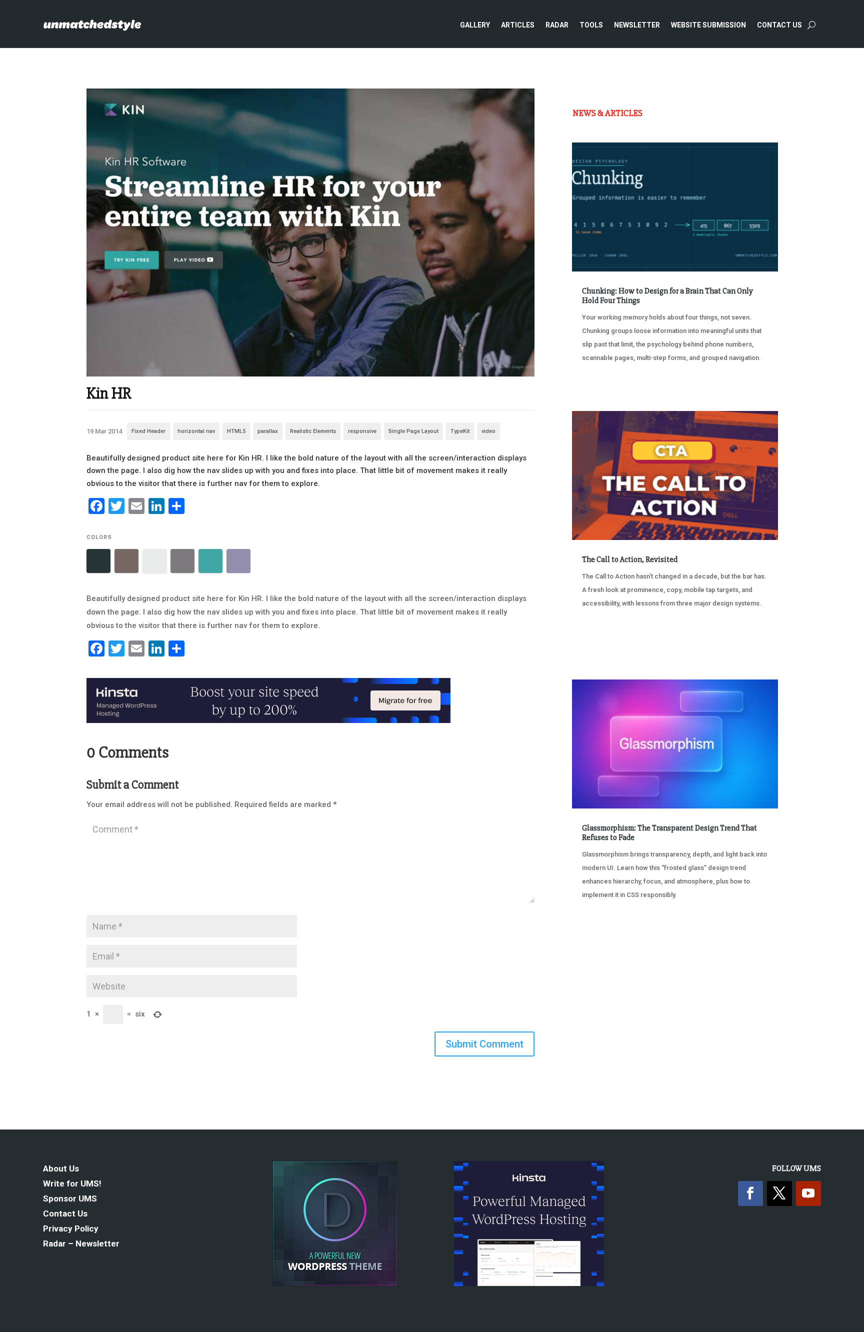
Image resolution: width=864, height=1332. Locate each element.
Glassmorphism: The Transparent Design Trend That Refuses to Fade (669, 832)
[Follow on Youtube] (808, 1193)
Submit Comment (485, 1044)
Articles (517, 25)
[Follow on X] (779, 1193)
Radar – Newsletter (81, 1244)
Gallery (475, 25)
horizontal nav (196, 431)
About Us (61, 1169)
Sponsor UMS (70, 1199)
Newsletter (637, 25)
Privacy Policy (70, 1229)
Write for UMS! (72, 1184)
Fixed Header (149, 431)
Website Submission (708, 25)
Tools (591, 25)
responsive (362, 431)
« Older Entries (605, 932)
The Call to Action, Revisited (630, 559)
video (489, 431)
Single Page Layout (413, 431)
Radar (557, 25)
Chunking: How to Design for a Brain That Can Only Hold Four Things (667, 296)
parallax (268, 431)
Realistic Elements (313, 431)
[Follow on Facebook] (750, 1193)
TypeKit (460, 431)
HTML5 (236, 431)
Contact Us (779, 25)
